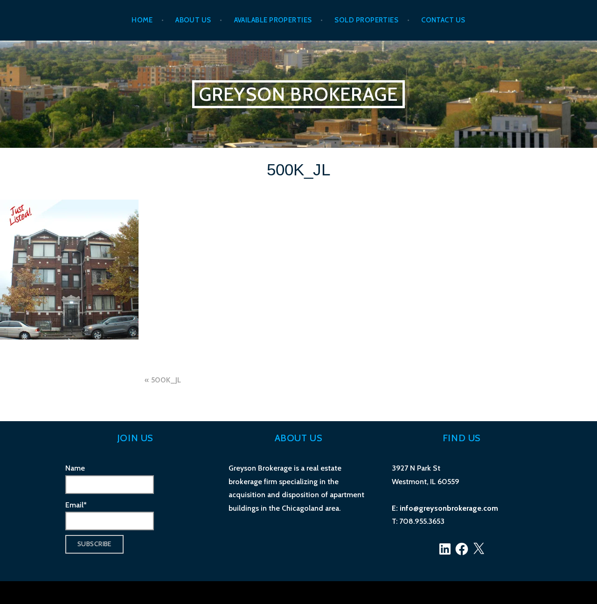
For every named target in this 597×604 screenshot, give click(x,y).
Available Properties (273, 20)
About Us (193, 20)
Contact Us (443, 20)
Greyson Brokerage (298, 94)
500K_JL (166, 379)
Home (142, 20)
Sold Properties (366, 20)
